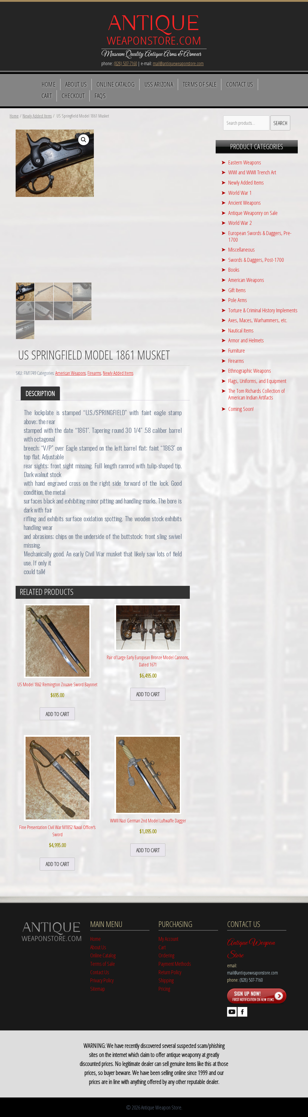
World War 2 (240, 223)
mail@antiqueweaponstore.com (178, 63)
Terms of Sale (200, 84)
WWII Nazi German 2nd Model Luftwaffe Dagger (148, 826)
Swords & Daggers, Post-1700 (256, 260)
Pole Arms (237, 300)
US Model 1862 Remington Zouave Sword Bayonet (57, 690)
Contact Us (239, 84)
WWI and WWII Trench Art (252, 172)
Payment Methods (175, 963)
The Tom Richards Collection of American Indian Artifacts (256, 394)
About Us (76, 84)
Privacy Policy (102, 980)
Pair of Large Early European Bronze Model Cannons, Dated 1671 (148, 666)
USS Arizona (158, 84)
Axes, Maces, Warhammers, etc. (257, 320)
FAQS (100, 95)
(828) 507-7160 (125, 63)
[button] (83, 139)
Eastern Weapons (244, 162)
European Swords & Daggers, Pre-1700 (259, 236)
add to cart (57, 714)
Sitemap (97, 988)
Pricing (164, 988)
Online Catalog (115, 84)
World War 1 (240, 192)
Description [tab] (40, 393)
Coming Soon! (241, 409)
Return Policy (170, 972)
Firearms (94, 373)
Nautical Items (241, 330)
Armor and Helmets (246, 340)
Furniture (236, 350)
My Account (168, 938)
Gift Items (237, 290)
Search (280, 123)
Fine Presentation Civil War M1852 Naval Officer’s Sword (57, 836)
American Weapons (70, 373)
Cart (47, 95)
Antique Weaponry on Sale (253, 213)
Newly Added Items (37, 116)
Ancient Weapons (244, 202)
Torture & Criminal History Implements (262, 310)
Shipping (166, 980)
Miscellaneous (241, 249)
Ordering (166, 955)
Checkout (73, 95)
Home (48, 84)
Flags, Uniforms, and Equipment (257, 381)
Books (233, 269)
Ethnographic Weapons (249, 370)
